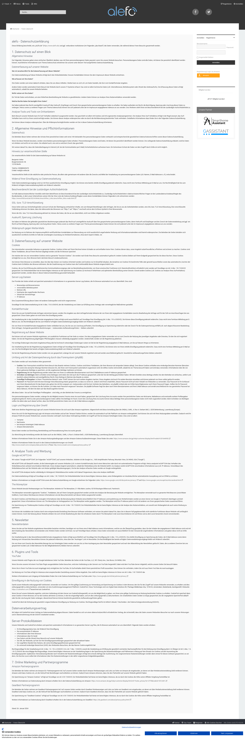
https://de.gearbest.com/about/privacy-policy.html (111, 700)
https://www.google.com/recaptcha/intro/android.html (161, 480)
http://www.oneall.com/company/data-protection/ (30, 445)
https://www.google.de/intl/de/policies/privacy (109, 576)
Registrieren (210, 38)
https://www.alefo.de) (51, 46)
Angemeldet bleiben (206, 57)
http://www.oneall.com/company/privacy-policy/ (71, 445)
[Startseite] (122, 11)
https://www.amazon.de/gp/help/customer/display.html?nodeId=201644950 (141, 438)
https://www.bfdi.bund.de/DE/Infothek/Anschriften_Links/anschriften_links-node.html (43, 198)
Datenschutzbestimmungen (131, 727)
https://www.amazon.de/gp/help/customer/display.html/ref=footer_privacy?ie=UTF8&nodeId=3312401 (128, 681)
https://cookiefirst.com (20, 589)
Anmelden (200, 38)
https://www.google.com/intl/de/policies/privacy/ (118, 480)
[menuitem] (17, 4)
